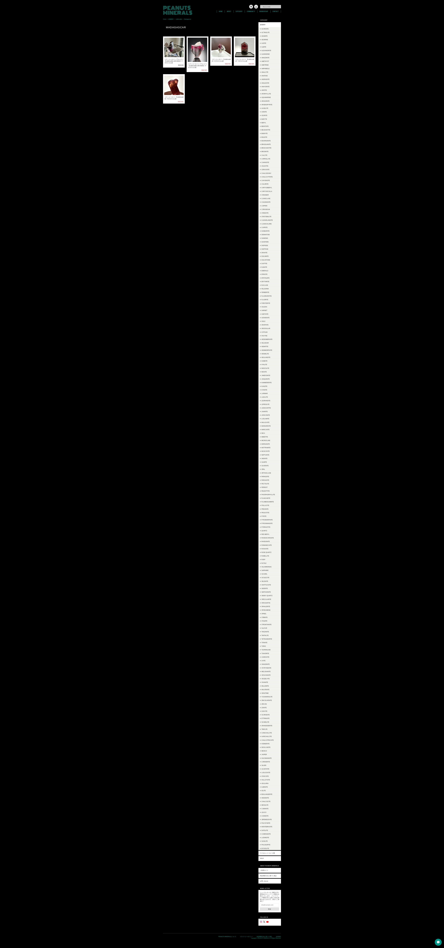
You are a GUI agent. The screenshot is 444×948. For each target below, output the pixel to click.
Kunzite (264, 386)
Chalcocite (265, 801)
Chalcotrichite (267, 740)
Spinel (263, 613)
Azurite (264, 115)
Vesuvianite (266, 675)
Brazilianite (266, 144)
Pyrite (263, 516)
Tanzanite (265, 631)
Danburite (265, 231)
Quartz (264, 530)
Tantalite (265, 635)
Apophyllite (266, 94)
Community (251, 11)
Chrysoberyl (266, 187)
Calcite (264, 155)
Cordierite (265, 762)
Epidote (264, 274)
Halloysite (265, 780)
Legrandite (265, 400)
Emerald (264, 270)
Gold (263, 321)
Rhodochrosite (267, 538)
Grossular (265, 328)
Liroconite (265, 415)
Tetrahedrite (266, 639)
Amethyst (265, 61)
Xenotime (265, 693)
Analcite (264, 72)
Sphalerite (265, 606)
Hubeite (264, 361)
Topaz (263, 646)
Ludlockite (265, 772)
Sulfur (264, 628)
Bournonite (266, 141)
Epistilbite (265, 278)
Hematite (264, 346)
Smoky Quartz (266, 595)
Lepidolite (265, 404)
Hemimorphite (266, 350)
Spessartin (265, 603)
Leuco (263, 812)
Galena (264, 307)
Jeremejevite (266, 819)
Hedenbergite (266, 339)
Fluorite (264, 299)
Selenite (264, 581)
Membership (263, 11)
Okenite (264, 458)
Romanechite (266, 545)
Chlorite (264, 184)
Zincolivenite (266, 700)
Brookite (264, 151)
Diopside (264, 245)
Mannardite (266, 426)
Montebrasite (266, 826)
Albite (263, 47)
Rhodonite (265, 541)
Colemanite (265, 202)
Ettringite (265, 718)
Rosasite (264, 548)
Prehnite (264, 509)
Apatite (264, 90)
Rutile (263, 563)
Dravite (264, 252)
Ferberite (265, 292)
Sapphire (264, 570)
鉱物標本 (171, 19)
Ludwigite (265, 837)
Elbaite (264, 267)
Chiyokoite (265, 180)
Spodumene (265, 610)
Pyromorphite (267, 520)
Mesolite (264, 805)
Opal (263, 469)
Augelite (264, 108)
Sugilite (264, 841)
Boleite (264, 137)
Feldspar (265, 289)
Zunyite (264, 711)
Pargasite (265, 480)
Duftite (264, 263)
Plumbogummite (267, 502)
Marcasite (265, 429)
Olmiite (264, 462)
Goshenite (265, 317)
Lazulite (264, 397)
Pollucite (265, 505)
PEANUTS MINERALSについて (227, 936)
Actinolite (265, 32)
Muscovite (265, 451)
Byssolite (265, 848)
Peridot (264, 487)
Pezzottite (265, 491)
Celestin (264, 166)
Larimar (264, 393)
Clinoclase (265, 198)
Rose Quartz (266, 552)
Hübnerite (265, 743)
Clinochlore (266, 224)
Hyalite (264, 364)
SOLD (262, 858)
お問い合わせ (264, 881)
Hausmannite (266, 758)
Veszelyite (265, 678)
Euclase (264, 285)
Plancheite (265, 498)
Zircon (264, 704)
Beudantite (265, 130)
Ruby (263, 559)
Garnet (264, 310)
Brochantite (266, 148)
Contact (276, 11)
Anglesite (265, 83)
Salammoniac (266, 567)
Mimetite (264, 437)
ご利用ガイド (264, 870)
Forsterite (265, 303)
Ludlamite (265, 418)
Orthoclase (266, 473)
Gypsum (264, 332)
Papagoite (265, 476)
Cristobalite (266, 216)
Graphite (264, 325)
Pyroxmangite (267, 523)
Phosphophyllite (268, 494)
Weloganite (266, 671)
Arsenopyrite (266, 104)
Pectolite (265, 483)
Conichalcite (266, 733)
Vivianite (264, 682)
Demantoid (265, 234)
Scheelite (265, 722)
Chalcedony (266, 173)
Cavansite (265, 162)
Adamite (264, 36)
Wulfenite (265, 689)
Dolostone (265, 260)
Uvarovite (265, 657)
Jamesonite (265, 375)
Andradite (265, 79)
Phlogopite (265, 844)
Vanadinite (265, 664)
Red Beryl (265, 534)
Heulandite (265, 357)
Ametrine (265, 65)
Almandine (265, 54)
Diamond (264, 238)
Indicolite (265, 368)
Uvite (263, 660)
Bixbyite (264, 133)
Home (221, 11)
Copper (264, 206)
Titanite (264, 642)
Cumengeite (266, 834)
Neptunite (265, 455)
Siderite (264, 588)
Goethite (264, 314)
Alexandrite (266, 50)
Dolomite (265, 256)
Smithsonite (266, 592)
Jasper (264, 754)
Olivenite (265, 465)
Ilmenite (264, 787)
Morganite (265, 444)
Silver (263, 765)
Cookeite (264, 816)
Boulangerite (266, 794)
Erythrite (265, 281)
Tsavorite (265, 653)
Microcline (265, 440)
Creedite (264, 213)
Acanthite (265, 769)
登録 (269, 909)
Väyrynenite (266, 668)
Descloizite (265, 747)
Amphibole (265, 68)
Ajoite (263, 43)
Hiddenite (265, 798)
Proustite (265, 512)
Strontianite (266, 624)
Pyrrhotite (265, 527)
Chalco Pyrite (267, 177)
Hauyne (264, 335)
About (229, 11)
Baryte (264, 119)
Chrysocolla (266, 191)
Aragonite (265, 101)
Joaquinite (265, 379)
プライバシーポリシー (246, 936)
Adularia (264, 783)
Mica (263, 433)
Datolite (264, 830)
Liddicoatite (179, 19)
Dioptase (264, 249)
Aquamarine (266, 97)
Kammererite (266, 382)
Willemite (265, 686)
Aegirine (264, 39)
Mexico (264, 751)
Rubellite (265, 556)
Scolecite (265, 577)
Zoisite (264, 707)
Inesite (264, 372)
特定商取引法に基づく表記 (268, 875)
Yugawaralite (266, 696)
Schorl (264, 574)
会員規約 (278, 936)
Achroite (265, 29)
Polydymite (265, 823)
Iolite (263, 790)
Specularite (266, 599)
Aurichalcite (266, 736)
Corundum (265, 209)
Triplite (264, 729)
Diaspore (265, 242)
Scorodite (265, 715)
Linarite (264, 411)
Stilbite (264, 621)
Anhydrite (265, 86)
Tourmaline (266, 650)
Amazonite (265, 57)
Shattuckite (266, 585)
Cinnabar (265, 195)
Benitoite (265, 126)
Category (239, 11)
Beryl (263, 122)
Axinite (264, 112)
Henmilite (265, 354)
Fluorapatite (266, 296)
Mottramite (265, 447)
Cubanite (264, 808)
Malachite (265, 422)
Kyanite (264, 390)
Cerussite (265, 169)
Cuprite (264, 227)
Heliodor (265, 343)
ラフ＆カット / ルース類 (267, 853)
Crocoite (265, 776)
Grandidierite (266, 725)
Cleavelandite (267, 220)
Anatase (264, 75)
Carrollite (265, 159)
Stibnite (264, 617)
